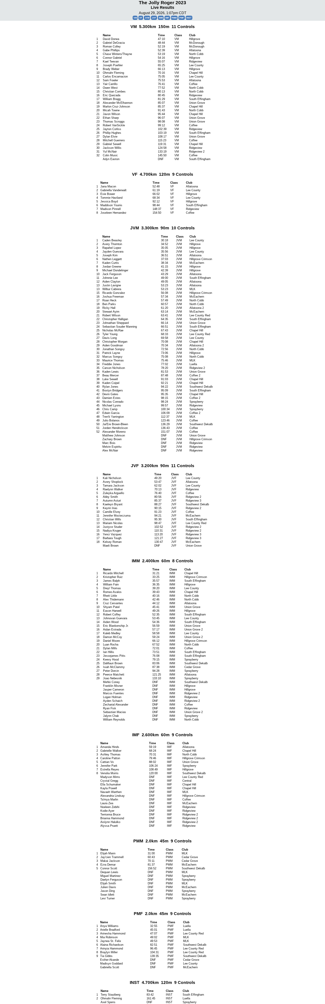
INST (188, 18)
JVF (154, 18)
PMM (174, 18)
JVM (147, 18)
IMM (161, 18)
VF (140, 18)
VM (135, 18)
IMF (167, 18)
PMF (181, 18)
